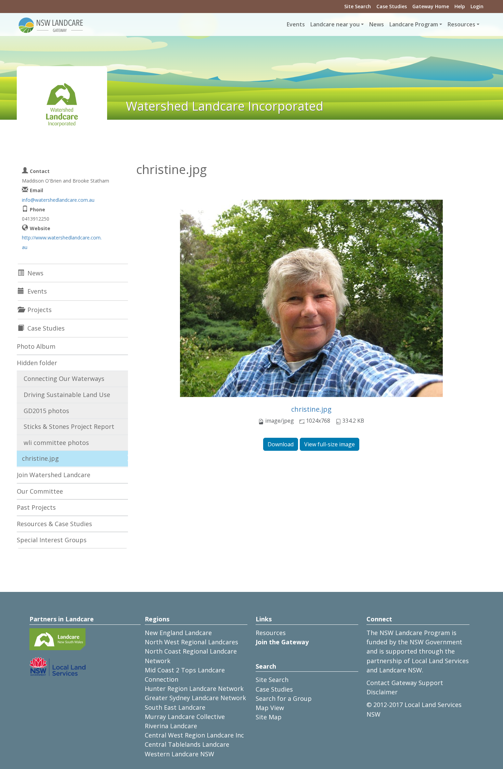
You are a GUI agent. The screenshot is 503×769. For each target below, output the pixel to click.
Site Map (269, 717)
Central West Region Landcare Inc (194, 735)
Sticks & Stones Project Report (69, 426)
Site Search (357, 6)
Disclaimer (382, 692)
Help (459, 6)
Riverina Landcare (171, 726)
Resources (271, 633)
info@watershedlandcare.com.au (58, 200)
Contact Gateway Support (404, 683)
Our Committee (40, 491)
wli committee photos (56, 442)
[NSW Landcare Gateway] (51, 25)
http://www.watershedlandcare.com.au (62, 242)
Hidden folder (37, 363)
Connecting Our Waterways (64, 378)
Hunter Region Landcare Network (194, 688)
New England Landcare (178, 633)
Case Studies (391, 6)
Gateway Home (430, 6)
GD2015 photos (46, 411)
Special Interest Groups (52, 540)
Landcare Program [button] (413, 24)
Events (296, 24)
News (376, 24)
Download (281, 444)
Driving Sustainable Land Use (67, 394)
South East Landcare (175, 707)
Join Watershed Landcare (53, 475)
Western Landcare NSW (179, 754)
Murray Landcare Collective (185, 716)
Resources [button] (461, 24)
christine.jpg (311, 409)
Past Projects (36, 507)
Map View (270, 708)
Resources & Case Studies (54, 524)
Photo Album (36, 346)
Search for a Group (284, 698)
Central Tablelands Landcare (187, 744)
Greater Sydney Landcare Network (195, 698)
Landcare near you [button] (335, 24)
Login (476, 6)
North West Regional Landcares (191, 642)
